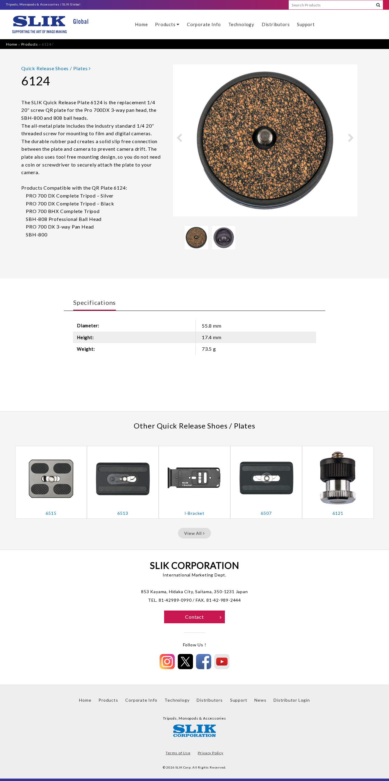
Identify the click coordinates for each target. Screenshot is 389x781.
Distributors (276, 24)
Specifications (94, 302)
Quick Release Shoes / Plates (55, 68)
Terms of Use (178, 753)
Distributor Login (292, 700)
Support (306, 24)
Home (141, 24)
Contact (194, 617)
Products (166, 24)
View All (193, 533)
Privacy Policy (210, 753)
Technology (241, 24)
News (260, 700)
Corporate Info (204, 24)
